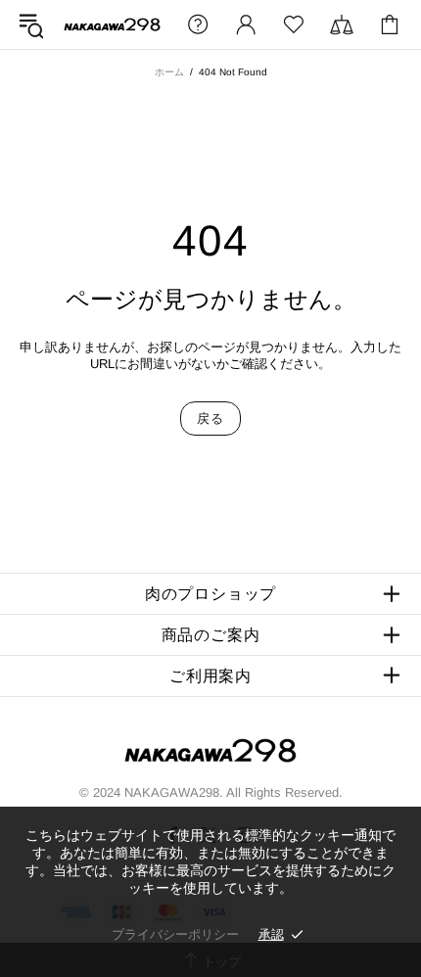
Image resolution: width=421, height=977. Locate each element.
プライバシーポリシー (175, 934)
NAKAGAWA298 (112, 24)
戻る (210, 418)
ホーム (169, 72)
